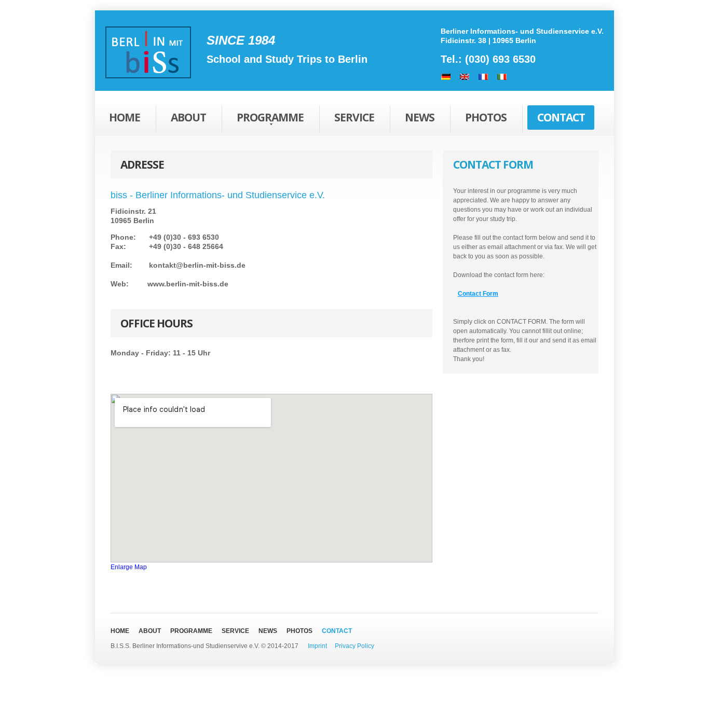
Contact (561, 117)
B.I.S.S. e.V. (148, 55)
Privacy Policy (354, 646)
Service (354, 117)
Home (124, 117)
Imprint (318, 646)
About (188, 117)
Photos (486, 117)
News (419, 117)
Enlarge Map (129, 567)
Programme (270, 117)
